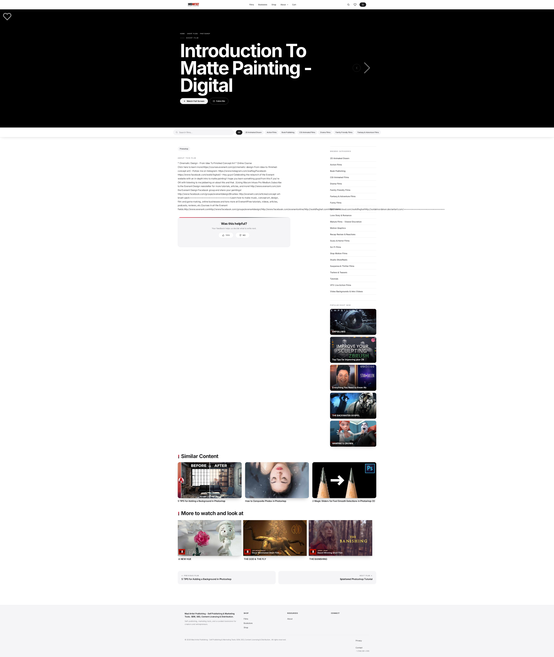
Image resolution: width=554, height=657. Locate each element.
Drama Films (325, 132)
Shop (274, 4)
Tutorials (334, 278)
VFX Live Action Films (340, 285)
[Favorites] (355, 4)
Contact (359, 647)
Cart (294, 4)
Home (182, 33)
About (283, 4)
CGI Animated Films (307, 132)
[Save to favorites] (7, 16)
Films (251, 4)
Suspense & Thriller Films (342, 266)
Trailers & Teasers (338, 272)
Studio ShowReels (338, 259)
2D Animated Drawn (253, 132)
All (239, 132)
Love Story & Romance (340, 215)
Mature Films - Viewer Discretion (346, 221)
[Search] (348, 4)
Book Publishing (288, 132)
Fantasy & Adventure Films (368, 132)
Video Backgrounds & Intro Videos (346, 291)
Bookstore (262, 4)
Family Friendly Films (344, 132)
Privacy (359, 640)
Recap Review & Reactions (342, 234)
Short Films (192, 33)
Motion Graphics (338, 228)
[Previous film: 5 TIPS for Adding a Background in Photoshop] (357, 68)
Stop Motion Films (338, 253)
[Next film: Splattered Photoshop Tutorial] (366, 67)
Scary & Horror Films (340, 240)
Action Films (272, 132)
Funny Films (335, 202)
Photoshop (205, 33)
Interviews (335, 209)
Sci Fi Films (335, 247)
